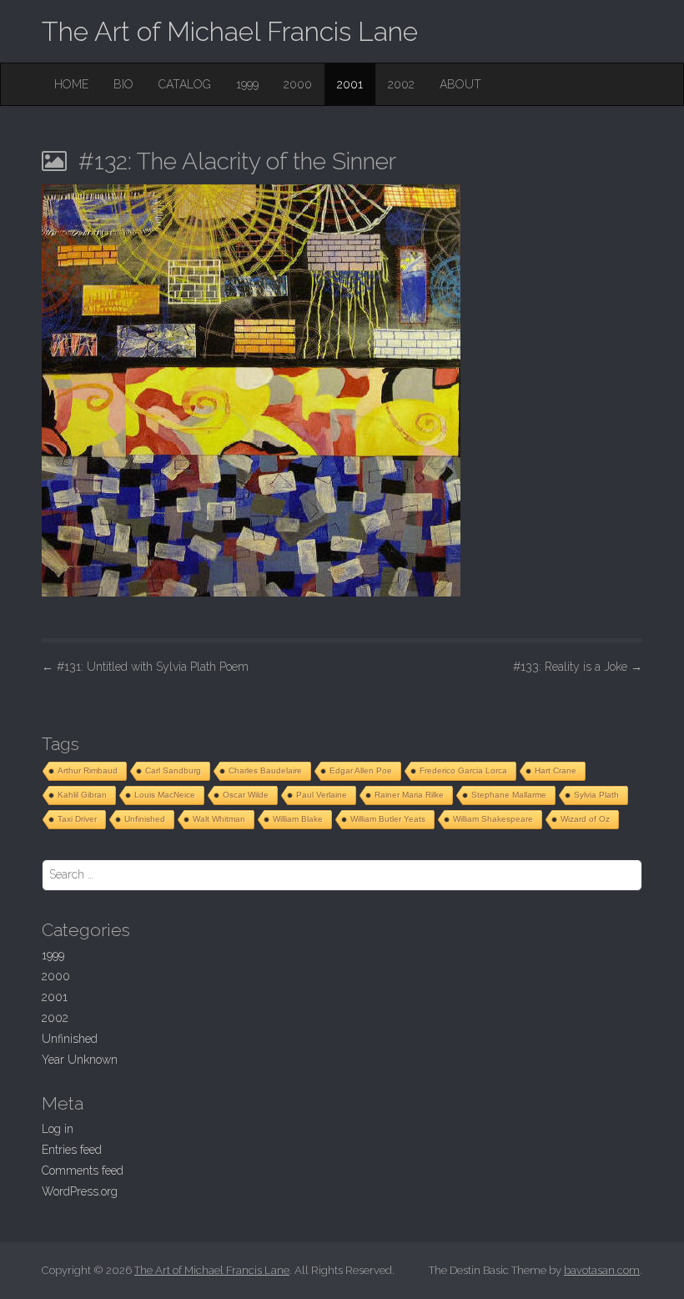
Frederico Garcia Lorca (463, 770)
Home (71, 84)
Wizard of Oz (585, 818)
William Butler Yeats (387, 818)
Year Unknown (80, 1059)
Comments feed (82, 1170)
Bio (123, 84)
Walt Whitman (219, 818)
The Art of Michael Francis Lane (230, 31)
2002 (401, 84)
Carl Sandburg (173, 770)
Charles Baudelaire (265, 770)
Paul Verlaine (321, 794)
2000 (298, 84)
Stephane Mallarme (508, 794)
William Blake (298, 818)
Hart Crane (555, 770)
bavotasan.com (602, 1270)
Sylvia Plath (596, 794)
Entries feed (72, 1149)
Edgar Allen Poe (360, 770)
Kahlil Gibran (82, 794)
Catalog (184, 84)
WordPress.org (80, 1191)
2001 (350, 84)
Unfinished (144, 818)
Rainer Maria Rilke (409, 794)
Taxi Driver (77, 818)
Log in (57, 1128)
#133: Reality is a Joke (577, 666)
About (460, 84)
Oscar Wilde (246, 794)
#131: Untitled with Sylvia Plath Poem (145, 666)
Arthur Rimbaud (88, 770)
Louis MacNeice (164, 794)
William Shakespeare (493, 818)
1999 (247, 84)
